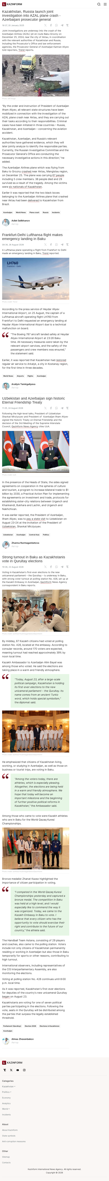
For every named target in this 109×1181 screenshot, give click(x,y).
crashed (27, 171)
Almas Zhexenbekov (22, 1039)
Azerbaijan (7, 212)
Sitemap (6, 1157)
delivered (33, 200)
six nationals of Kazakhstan (25, 186)
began (6, 996)
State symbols (8, 1135)
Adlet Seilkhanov (20, 220)
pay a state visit (36, 518)
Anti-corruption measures (14, 1141)
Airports (20, 376)
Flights (30, 376)
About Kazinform (10, 1130)
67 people (58, 175)
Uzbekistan (9, 526)
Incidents (56, 212)
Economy (6, 1097)
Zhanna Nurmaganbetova (25, 543)
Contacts (6, 1162)
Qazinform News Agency (24, 426)
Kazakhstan (8, 1086)
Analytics (6, 1103)
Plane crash (34, 212)
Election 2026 (30, 1026)
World (5, 1109)
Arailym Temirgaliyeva (23, 384)
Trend (21, 50)
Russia (45, 212)
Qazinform (46, 582)
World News (21, 212)
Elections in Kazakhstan (49, 1026)
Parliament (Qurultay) (12, 1026)
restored (61, 360)
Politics (46, 535)
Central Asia (34, 535)
